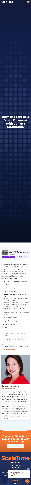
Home (15, 483)
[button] (28, 2)
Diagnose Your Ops (15, 446)
